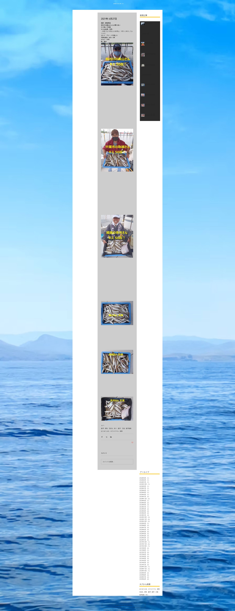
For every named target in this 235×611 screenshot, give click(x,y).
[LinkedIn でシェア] (111, 437)
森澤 (102, 428)
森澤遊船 (128, 428)
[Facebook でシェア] (102, 437)
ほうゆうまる (105, 431)
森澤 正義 (121, 428)
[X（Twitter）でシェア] (106, 437)
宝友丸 (111, 428)
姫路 (121, 431)
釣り (115, 428)
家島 (106, 428)
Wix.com (130, 610)
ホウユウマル (114, 431)
